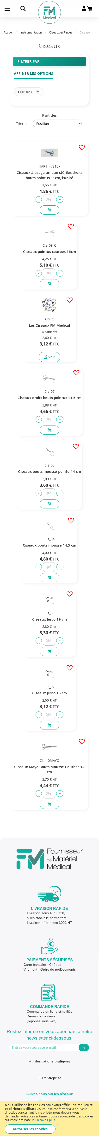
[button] (81, 147)
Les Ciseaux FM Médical (49, 325)
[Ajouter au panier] (49, 210)
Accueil (9, 32)
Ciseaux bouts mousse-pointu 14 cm (49, 471)
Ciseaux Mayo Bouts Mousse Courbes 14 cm (49, 769)
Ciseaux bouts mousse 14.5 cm (49, 545)
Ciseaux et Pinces (61, 32)
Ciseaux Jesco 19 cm (49, 619)
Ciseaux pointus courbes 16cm (49, 251)
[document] (49, 1118)
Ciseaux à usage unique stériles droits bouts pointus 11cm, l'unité (49, 175)
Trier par (23, 123)
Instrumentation (31, 32)
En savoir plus (45, 1120)
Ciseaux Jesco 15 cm (49, 693)
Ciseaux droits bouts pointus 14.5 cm (49, 397)
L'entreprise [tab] (51, 1078)
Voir (51, 357)
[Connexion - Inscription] (84, 8)
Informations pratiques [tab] (51, 1061)
